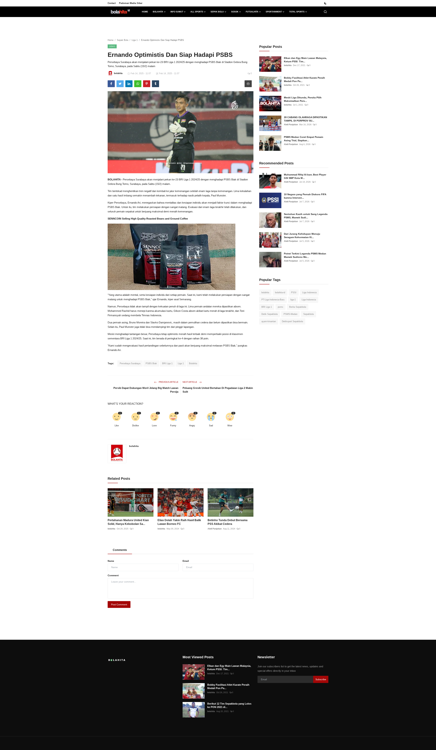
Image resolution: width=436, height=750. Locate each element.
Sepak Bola (122, 40)
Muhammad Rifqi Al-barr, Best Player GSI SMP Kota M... (305, 176)
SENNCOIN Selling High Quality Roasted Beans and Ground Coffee (148, 218)
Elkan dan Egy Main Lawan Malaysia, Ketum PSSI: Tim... (305, 60)
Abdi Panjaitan (215, 529)
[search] (325, 12)
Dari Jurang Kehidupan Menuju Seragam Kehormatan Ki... (302, 235)
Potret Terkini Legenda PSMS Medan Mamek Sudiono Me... (305, 255)
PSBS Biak (151, 363)
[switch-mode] (325, 3)
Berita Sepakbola (297, 307)
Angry (192, 425)
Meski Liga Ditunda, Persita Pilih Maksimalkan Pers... (303, 99)
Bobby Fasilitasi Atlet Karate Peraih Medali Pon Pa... (304, 79)
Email (186, 561)
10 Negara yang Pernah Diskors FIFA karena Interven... (305, 196)
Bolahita (193, 363)
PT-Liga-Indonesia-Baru (272, 300)
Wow (229, 425)
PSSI (293, 292)
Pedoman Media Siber (130, 3)
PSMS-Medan (290, 314)
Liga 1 (135, 40)
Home (145, 12)
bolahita (134, 446)
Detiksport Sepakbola (292, 321)
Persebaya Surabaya (130, 363)
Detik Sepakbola (269, 314)
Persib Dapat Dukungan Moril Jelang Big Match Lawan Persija (145, 389)
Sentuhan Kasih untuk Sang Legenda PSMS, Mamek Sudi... (306, 216)
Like (117, 425)
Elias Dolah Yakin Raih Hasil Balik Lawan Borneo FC (179, 522)
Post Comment (119, 604)
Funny (173, 425)
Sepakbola (308, 314)
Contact (112, 3)
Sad (211, 425)
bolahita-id (280, 292)
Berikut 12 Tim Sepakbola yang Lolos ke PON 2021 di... (229, 705)
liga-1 (293, 300)
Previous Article (168, 382)
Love (154, 425)
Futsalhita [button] (252, 12)
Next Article (190, 382)
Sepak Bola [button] (217, 12)
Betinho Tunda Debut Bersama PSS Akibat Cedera (227, 522)
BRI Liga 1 (167, 363)
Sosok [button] (234, 12)
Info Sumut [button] (176, 12)
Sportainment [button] (274, 12)
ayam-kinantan (268, 321)
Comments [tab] (120, 550)
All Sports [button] (196, 12)
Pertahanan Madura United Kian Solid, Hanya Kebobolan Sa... (128, 522)
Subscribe (320, 679)
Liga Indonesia (309, 292)
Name (111, 561)
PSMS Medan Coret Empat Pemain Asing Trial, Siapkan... (303, 139)
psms (280, 307)
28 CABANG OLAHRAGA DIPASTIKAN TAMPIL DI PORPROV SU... (305, 119)
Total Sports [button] (297, 12)
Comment (113, 575)
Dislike (135, 425)
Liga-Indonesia (309, 300)
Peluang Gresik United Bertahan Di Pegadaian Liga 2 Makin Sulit (218, 389)
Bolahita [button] (158, 12)
